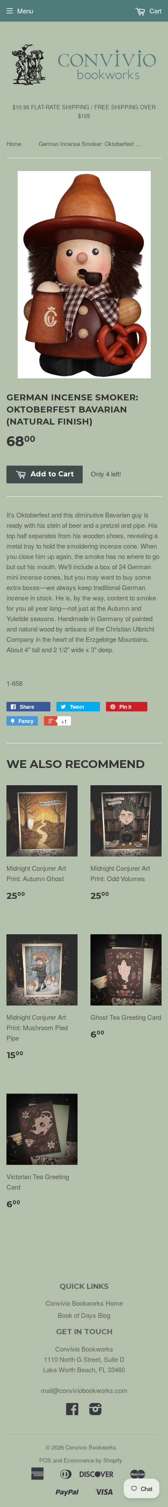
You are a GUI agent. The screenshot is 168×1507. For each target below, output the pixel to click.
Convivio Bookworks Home (84, 1302)
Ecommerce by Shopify (93, 1460)
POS (45, 1460)
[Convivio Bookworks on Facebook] (72, 1411)
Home (13, 144)
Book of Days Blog (84, 1315)
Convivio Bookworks (90, 1447)
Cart (155, 10)
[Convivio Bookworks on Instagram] (95, 1411)
